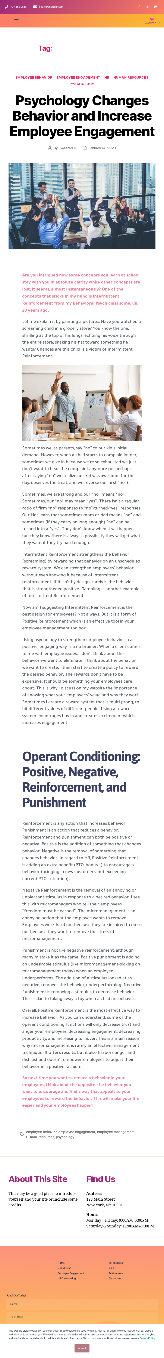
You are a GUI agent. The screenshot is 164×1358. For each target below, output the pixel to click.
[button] (16, 20)
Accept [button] (82, 1348)
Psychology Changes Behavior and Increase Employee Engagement (81, 116)
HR (107, 77)
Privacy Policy (147, 1338)
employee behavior (41, 1132)
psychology (65, 1137)
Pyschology (82, 84)
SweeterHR (67, 148)
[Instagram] (147, 7)
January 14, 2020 (102, 148)
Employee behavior (34, 77)
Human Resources (131, 77)
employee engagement (76, 1132)
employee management (116, 1132)
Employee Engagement (78, 77)
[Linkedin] (155, 7)
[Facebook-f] (139, 7)
